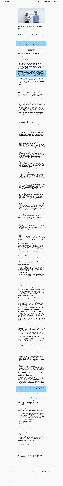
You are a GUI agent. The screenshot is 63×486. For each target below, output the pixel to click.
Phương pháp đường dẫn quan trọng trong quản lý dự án (33, 372)
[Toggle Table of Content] (33, 50)
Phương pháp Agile (21, 444)
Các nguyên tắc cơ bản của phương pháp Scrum (32, 400)
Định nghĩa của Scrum (22, 381)
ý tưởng (31, 291)
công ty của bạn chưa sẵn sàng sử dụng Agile (36, 349)
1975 (28, 95)
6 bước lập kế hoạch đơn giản (29, 89)
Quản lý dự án (28, 444)
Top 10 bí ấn (6, 1)
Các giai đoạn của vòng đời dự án (29, 440)
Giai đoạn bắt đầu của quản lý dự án (30, 295)
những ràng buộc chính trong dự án (33, 416)
